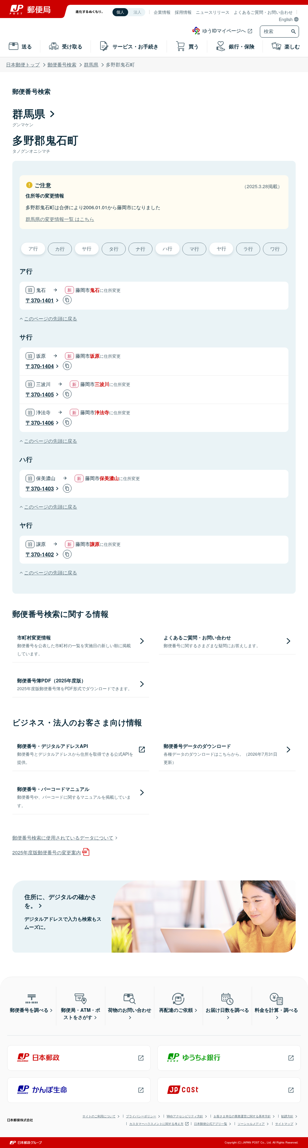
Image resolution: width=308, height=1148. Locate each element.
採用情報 (183, 12)
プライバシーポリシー (141, 1116)
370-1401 (42, 300)
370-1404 (42, 366)
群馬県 (91, 64)
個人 (120, 12)
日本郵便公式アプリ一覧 (210, 1124)
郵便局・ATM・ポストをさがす (80, 1013)
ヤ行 (221, 248)
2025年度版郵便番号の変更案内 (46, 852)
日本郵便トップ (23, 64)
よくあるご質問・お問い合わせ (263, 12)
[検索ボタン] (294, 31)
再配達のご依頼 (176, 1009)
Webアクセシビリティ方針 (185, 1116)
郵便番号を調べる (29, 1009)
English (286, 19)
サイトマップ (284, 1124)
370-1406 (42, 423)
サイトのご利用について (99, 1116)
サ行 (86, 248)
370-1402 (42, 554)
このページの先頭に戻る (50, 318)
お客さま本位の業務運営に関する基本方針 (242, 1116)
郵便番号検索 (62, 64)
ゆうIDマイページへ (224, 30)
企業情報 (162, 12)
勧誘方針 (287, 1116)
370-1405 (42, 394)
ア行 (33, 248)
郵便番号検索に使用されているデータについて (62, 837)
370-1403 (42, 488)
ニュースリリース (212, 12)
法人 (137, 12)
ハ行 (167, 248)
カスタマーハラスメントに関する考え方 (156, 1124)
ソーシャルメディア (251, 1124)
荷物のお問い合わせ (129, 1009)
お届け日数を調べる (227, 1009)
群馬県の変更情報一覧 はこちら (60, 219)
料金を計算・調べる (276, 1009)
